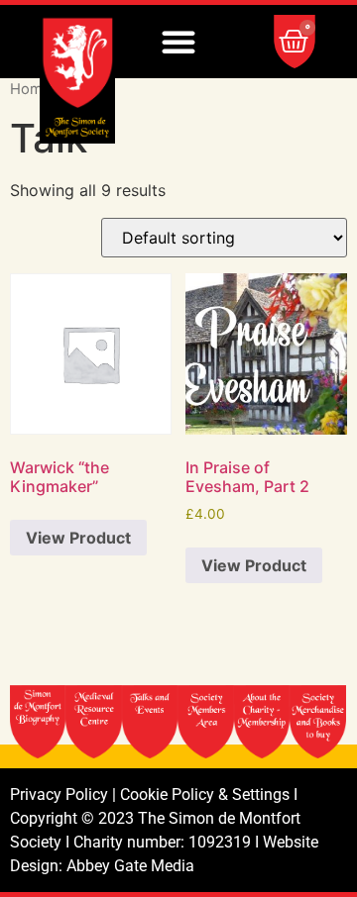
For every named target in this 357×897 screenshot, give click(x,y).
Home (31, 89)
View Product (78, 538)
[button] (178, 41)
